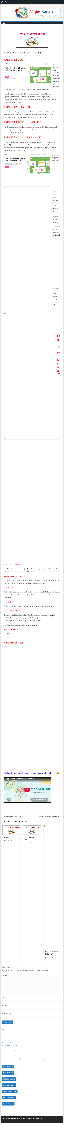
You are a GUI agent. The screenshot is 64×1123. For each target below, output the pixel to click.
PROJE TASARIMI (8, 1104)
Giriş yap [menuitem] (7, 2)
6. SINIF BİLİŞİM (8, 1073)
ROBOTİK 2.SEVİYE (9, 1085)
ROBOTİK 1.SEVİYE (9, 1079)
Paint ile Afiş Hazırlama (29, 838)
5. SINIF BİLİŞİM (8, 1067)
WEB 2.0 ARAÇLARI (14, 48)
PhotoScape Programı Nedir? (13, 816)
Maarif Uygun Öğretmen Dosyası (11, 1043)
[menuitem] (2, 2)
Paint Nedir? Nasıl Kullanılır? (52, 953)
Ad (3, 998)
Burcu (15, 56)
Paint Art (7, 837)
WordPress (40, 1118)
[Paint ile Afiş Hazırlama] (32, 826)
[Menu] (3, 23)
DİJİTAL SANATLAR (9, 1097)
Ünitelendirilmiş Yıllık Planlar (9, 1045)
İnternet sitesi (6, 1014)
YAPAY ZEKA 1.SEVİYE (10, 1091)
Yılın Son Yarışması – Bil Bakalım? (49, 816)
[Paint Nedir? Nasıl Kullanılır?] (53, 826)
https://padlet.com (50, 148)
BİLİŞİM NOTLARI (17, 1118)
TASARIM (6, 48)
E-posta (5, 1006)
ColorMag (31, 1118)
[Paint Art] (11, 826)
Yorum (5, 975)
